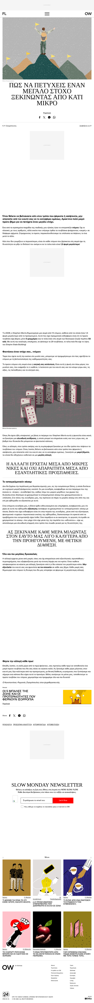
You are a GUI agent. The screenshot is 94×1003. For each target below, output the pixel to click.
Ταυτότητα (54, 968)
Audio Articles (74, 985)
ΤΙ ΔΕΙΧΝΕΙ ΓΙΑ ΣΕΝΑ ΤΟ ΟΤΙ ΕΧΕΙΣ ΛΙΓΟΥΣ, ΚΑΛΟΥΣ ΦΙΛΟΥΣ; (17, 901)
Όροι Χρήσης (55, 975)
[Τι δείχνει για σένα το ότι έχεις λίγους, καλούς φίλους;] (17, 878)
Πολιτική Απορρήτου (57, 973)
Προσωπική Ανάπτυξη (39, 949)
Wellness (72, 970)
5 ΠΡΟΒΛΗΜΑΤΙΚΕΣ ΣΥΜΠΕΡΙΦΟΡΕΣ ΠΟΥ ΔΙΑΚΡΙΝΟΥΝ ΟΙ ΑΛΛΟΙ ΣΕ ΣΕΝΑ (47, 904)
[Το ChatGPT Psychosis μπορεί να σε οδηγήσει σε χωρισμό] (17, 929)
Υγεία (71, 965)
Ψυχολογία (47, 113)
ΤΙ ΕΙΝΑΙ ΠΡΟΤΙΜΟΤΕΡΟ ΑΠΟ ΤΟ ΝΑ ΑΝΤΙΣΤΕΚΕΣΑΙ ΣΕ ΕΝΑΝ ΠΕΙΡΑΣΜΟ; (46, 954)
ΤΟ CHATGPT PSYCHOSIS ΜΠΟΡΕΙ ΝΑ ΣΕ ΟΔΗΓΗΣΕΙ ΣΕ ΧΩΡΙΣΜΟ (15, 954)
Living (71, 980)
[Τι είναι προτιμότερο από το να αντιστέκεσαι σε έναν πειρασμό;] (47, 929)
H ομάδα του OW (56, 970)
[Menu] (47, 13)
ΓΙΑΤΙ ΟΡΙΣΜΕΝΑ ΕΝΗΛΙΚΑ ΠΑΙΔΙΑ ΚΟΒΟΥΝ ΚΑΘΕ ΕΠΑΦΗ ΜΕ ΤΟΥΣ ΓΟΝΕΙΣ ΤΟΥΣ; (76, 954)
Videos (72, 988)
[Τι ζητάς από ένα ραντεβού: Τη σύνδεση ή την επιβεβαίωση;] (77, 878)
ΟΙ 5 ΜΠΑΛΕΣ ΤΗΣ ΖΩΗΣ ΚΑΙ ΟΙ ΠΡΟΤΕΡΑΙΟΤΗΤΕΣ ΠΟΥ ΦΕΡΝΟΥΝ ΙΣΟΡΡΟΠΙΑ (19, 695)
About (53, 965)
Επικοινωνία (54, 980)
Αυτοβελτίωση (37, 899)
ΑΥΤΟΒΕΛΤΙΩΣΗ (53, 724)
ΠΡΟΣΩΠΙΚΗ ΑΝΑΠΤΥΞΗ (22, 724)
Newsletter (54, 978)
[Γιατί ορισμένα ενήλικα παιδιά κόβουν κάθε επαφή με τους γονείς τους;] (77, 929)
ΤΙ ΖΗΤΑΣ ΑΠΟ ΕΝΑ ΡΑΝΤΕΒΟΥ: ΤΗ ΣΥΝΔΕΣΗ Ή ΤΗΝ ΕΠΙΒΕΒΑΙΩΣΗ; (77, 902)
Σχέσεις (5, 897)
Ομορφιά (72, 978)
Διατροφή (73, 973)
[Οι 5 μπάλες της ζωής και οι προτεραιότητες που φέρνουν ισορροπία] (77, 697)
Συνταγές (72, 975)
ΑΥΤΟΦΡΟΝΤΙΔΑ (39, 724)
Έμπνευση (73, 983)
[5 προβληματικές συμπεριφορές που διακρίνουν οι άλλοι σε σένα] (47, 878)
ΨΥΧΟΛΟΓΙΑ (7, 724)
